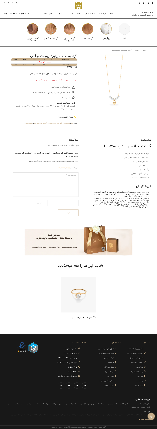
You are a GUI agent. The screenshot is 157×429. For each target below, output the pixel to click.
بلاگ (78, 13)
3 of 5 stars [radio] (64, 168)
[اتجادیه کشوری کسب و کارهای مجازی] (33, 347)
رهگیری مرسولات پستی (107, 353)
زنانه (72, 123)
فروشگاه (103, 13)
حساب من (139, 367)
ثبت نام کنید (139, 385)
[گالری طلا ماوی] (78, 5)
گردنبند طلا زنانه (51, 123)
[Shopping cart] (4, 3)
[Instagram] (153, 3)
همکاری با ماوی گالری (107, 381)
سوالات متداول (89, 13)
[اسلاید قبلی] (19, 29)
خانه (111, 13)
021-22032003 (146, 12)
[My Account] (17, 3)
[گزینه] (144, 367)
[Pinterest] (139, 3)
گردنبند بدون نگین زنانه (63, 123)
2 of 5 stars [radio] (67, 168)
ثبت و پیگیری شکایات (136, 349)
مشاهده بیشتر (145, 419)
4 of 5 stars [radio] (62, 168)
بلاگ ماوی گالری (109, 367)
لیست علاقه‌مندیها (137, 372)
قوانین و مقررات (109, 385)
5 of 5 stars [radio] (60, 168)
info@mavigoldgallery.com (141, 15)
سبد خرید (140, 376)
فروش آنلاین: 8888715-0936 (67, 362)
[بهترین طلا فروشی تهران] (22, 347)
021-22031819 (73, 372)
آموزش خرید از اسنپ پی (106, 349)
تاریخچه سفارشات (137, 362)
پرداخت (140, 381)
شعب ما (70, 13)
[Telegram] (148, 3)
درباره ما (60, 13)
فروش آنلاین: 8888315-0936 (67, 358)
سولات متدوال (110, 372)
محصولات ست (28, 123)
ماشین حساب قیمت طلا (135, 353)
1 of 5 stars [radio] (69, 168)
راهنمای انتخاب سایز (66, 117)
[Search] (13, 3)
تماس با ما (49, 13)
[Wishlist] (8, 3)
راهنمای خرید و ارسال (137, 358)
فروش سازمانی (109, 358)
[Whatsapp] (143, 3)
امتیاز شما (75, 168)
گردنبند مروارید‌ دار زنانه (40, 123)
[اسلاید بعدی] (138, 29)
